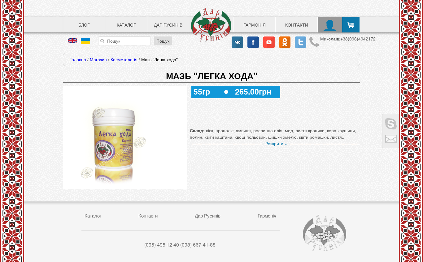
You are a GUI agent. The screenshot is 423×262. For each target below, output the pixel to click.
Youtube (269, 42)
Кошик (351, 24)
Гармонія (254, 25)
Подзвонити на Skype (390, 122)
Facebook (253, 42)
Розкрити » (276, 143)
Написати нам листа (390, 139)
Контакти (296, 25)
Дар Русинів (168, 25)
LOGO (211, 25)
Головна (77, 59)
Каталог (126, 25)
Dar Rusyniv (324, 233)
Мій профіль (330, 24)
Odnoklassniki (284, 42)
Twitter (300, 42)
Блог (84, 25)
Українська (85, 41)
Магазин (98, 59)
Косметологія (124, 59)
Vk (237, 42)
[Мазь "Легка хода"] (114, 186)
